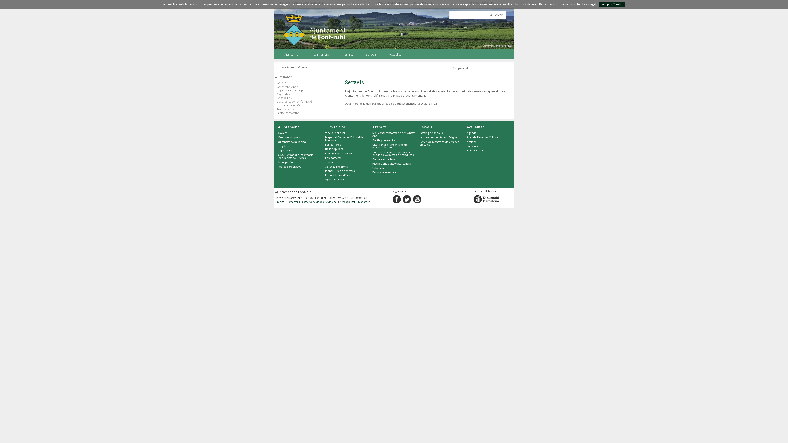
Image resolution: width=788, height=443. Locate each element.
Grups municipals (287, 87)
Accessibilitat (347, 202)
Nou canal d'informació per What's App (393, 134)
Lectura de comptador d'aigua (438, 137)
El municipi (335, 126)
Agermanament (335, 179)
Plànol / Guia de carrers (340, 171)
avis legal (590, 4)
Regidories (283, 94)
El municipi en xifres (337, 175)
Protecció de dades (312, 202)
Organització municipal (291, 90)
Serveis (426, 126)
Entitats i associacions (339, 153)
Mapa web (364, 202)
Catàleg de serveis (431, 133)
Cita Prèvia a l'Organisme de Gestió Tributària (390, 146)
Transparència (285, 109)
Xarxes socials (476, 150)
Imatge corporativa (288, 113)
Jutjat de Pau (284, 98)
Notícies (472, 142)
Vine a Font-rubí (335, 133)
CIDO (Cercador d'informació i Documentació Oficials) (295, 103)
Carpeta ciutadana (384, 159)
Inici (277, 67)
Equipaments (333, 158)
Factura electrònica (384, 172)
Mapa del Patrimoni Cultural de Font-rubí (344, 138)
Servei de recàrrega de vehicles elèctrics (439, 143)
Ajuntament (289, 67)
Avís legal (331, 202)
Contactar (292, 202)
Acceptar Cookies (612, 4)
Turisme (330, 162)
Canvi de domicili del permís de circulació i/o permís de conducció (393, 153)
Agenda (471, 133)
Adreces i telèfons (336, 166)
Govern (302, 67)
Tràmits (379, 126)
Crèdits (280, 202)
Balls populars (334, 149)
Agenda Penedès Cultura (482, 137)
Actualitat (475, 126)
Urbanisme (379, 168)
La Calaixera (474, 146)
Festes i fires (333, 144)
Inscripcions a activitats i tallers (391, 164)
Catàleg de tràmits (383, 140)
